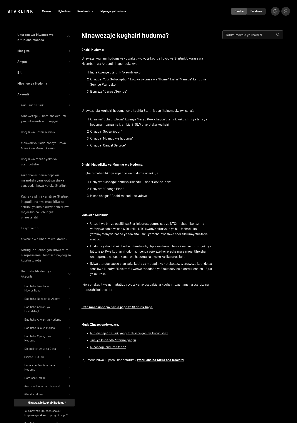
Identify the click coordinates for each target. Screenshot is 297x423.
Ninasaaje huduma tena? (108, 347)
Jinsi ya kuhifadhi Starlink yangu (113, 340)
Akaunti (127, 72)
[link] (20, 11)
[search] (278, 34)
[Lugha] (275, 11)
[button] (44, 51)
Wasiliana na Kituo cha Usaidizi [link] (160, 360)
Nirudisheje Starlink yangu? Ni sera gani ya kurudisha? (129, 333)
